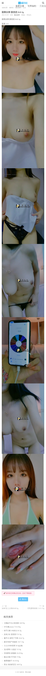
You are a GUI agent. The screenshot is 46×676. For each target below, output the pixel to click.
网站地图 (28, 672)
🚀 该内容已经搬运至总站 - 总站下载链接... (18, 593)
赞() (24, 599)
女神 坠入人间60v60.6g (10, 608)
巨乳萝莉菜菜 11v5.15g (36, 608)
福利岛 (23, 3)
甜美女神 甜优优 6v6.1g (13, 12)
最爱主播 (20, 6)
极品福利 (17, 15)
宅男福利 (32, 6)
